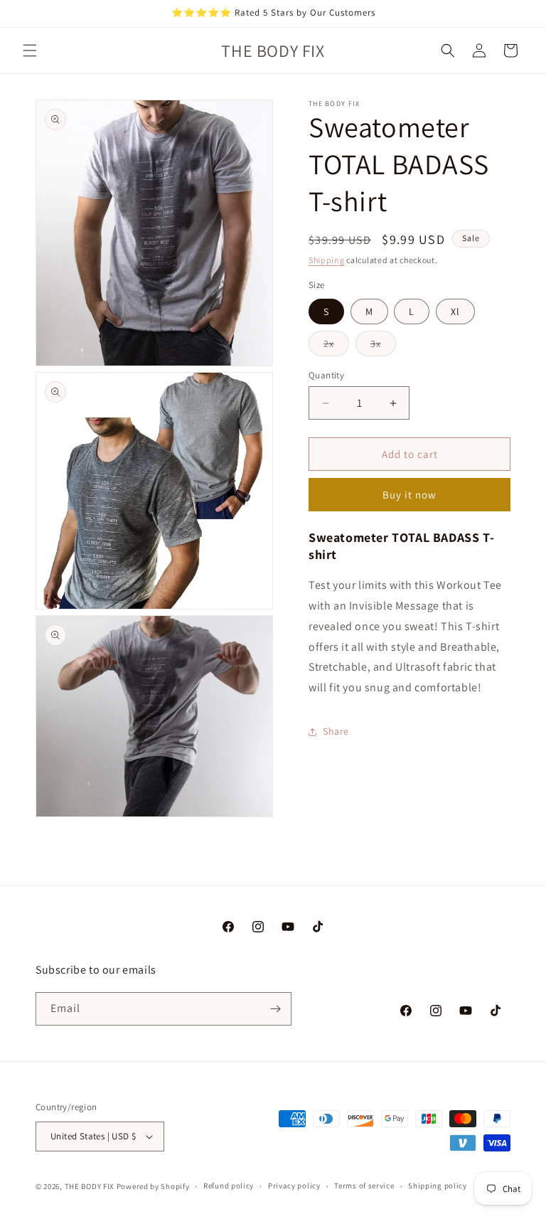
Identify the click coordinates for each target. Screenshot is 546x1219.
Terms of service (364, 1186)
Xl (455, 311)
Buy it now (409, 494)
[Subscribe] (275, 1009)
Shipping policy (437, 1186)
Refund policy (228, 1186)
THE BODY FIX (89, 1186)
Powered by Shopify (153, 1186)
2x (336, 346)
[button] (30, 50)
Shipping (327, 260)
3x (383, 346)
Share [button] (336, 731)
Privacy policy (294, 1186)
